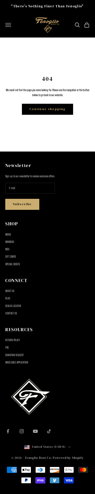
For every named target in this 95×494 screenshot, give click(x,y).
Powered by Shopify (68, 458)
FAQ (7, 347)
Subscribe (22, 204)
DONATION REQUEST (14, 355)
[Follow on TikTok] (49, 431)
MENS (8, 234)
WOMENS (9, 241)
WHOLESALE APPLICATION (16, 362)
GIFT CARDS (10, 256)
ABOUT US (9, 291)
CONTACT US (11, 313)
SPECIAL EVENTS (12, 264)
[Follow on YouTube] (35, 431)
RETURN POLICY (12, 340)
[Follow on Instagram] (21, 431)
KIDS (7, 249)
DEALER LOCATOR (13, 306)
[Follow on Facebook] (8, 431)
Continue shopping (48, 109)
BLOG (7, 298)
